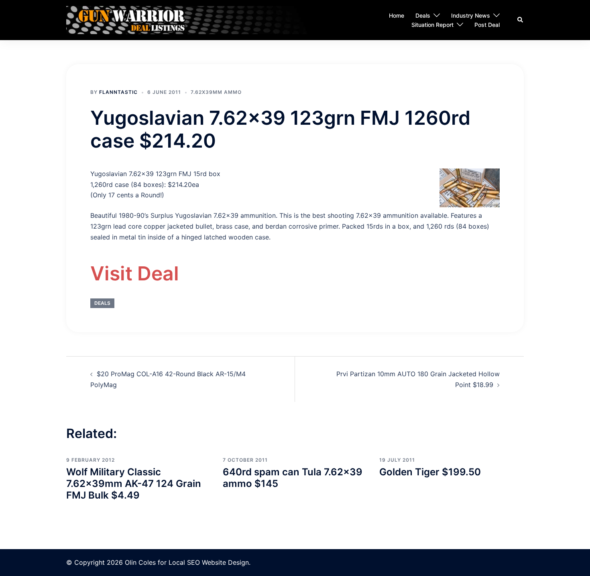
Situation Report (432, 24)
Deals (422, 15)
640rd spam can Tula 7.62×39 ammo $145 (292, 477)
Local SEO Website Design (209, 562)
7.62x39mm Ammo (216, 92)
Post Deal (487, 24)
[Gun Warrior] (201, 20)
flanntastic (118, 92)
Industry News (470, 15)
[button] (520, 20)
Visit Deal (134, 273)
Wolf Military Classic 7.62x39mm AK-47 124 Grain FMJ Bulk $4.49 (133, 483)
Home (396, 15)
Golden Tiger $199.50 (430, 472)
